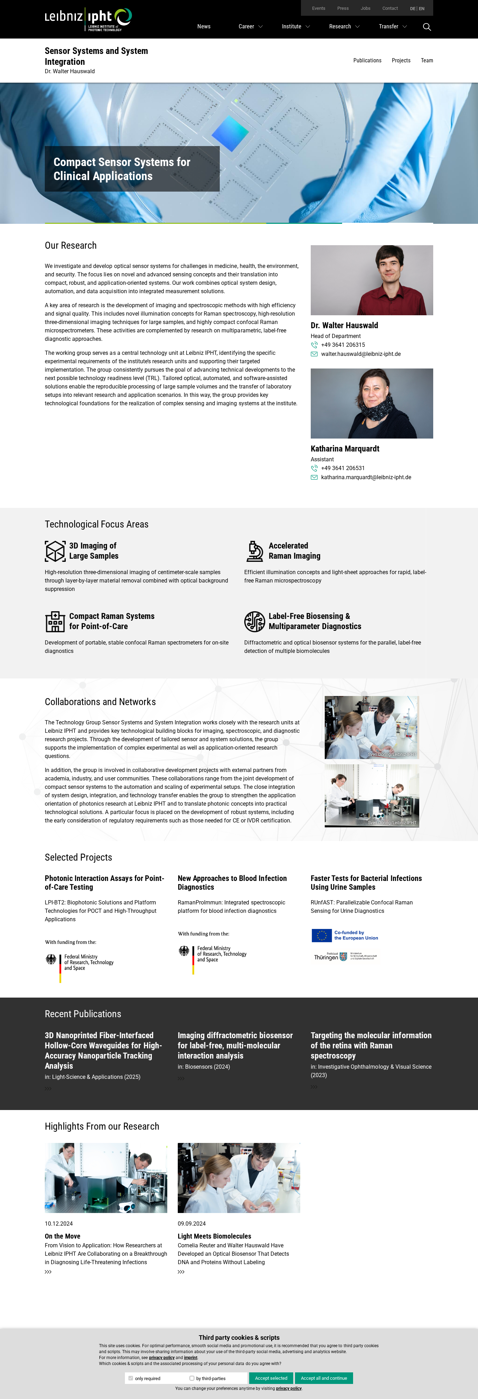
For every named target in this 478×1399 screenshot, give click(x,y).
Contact (390, 8)
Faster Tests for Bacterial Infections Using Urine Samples (366, 882)
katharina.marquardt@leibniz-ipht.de (366, 477)
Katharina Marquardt (345, 449)
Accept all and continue (324, 1378)
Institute (291, 26)
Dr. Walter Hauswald (344, 325)
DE (412, 8)
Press (343, 8)
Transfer (388, 26)
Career (246, 26)
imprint (190, 1357)
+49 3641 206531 (343, 468)
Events (318, 8)
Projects (401, 60)
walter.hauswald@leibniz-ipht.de (361, 354)
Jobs (366, 8)
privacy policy (162, 1357)
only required (147, 1378)
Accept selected (271, 1378)
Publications (367, 60)
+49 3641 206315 (343, 345)
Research (340, 26)
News (204, 26)
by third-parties (210, 1378)
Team (427, 60)
